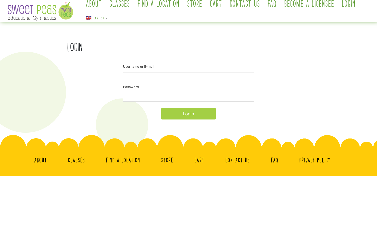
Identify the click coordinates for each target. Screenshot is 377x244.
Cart (200, 160)
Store (167, 160)
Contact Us (238, 160)
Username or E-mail (138, 66)
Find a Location (123, 160)
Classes (76, 160)
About (40, 160)
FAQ (275, 160)
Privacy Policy (315, 160)
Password (131, 87)
